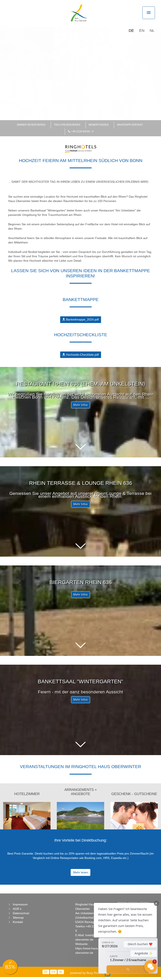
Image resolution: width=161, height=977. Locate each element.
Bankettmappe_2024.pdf (82, 319)
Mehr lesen (80, 872)
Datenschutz (21, 913)
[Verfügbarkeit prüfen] (127, 969)
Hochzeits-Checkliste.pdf (82, 354)
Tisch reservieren (67, 124)
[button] (80, 447)
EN (141, 30)
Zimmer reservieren (31, 124)
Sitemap (18, 917)
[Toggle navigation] (148, 12)
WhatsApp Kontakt (130, 124)
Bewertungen (99, 124)
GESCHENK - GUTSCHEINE (134, 794)
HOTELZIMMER (27, 794)
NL (152, 30)
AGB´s (17, 908)
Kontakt (18, 922)
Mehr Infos (80, 405)
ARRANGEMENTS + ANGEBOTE (80, 792)
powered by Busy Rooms (87, 972)
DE (131, 30)
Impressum (20, 904)
